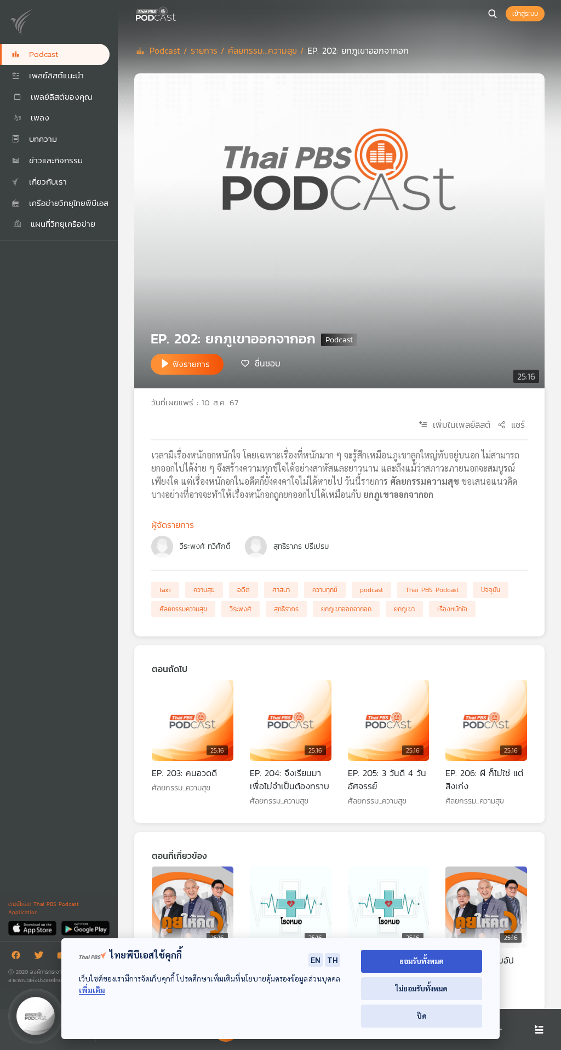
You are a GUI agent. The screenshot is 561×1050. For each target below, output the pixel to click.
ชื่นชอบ (267, 363)
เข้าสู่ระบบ (525, 14)
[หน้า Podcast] (178, 12)
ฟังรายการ (191, 364)
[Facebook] (18, 957)
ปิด (422, 1015)
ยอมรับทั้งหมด (421, 961)
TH (332, 960)
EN (315, 960)
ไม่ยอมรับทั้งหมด (422, 988)
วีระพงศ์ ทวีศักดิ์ (205, 546)
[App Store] (33, 927)
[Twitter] (41, 957)
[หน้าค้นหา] (492, 13)
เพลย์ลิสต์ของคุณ (60, 96)
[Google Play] (85, 927)
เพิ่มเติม (92, 990)
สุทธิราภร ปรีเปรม (301, 546)
